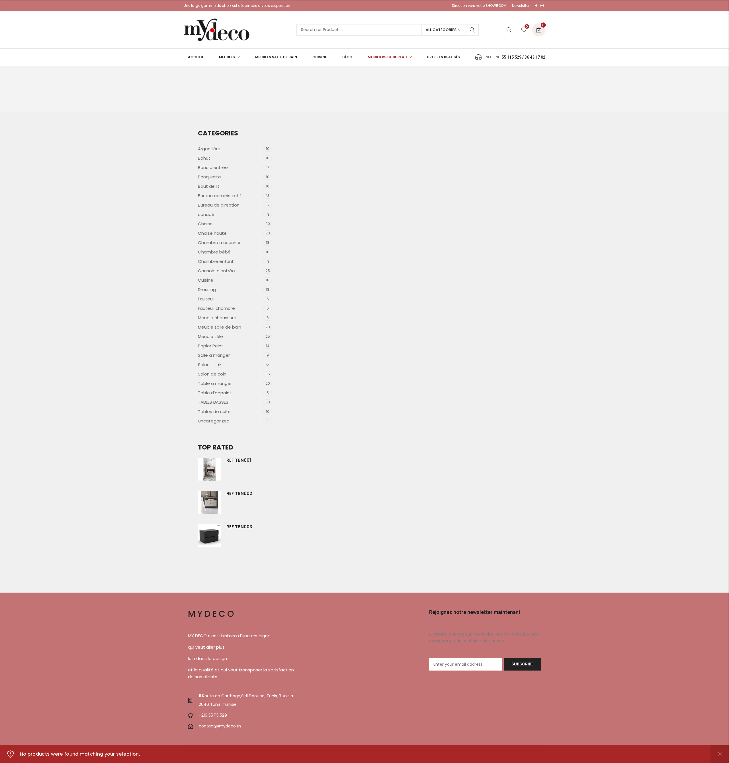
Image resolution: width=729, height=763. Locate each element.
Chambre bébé (214, 252)
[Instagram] (542, 5)
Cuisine (205, 280)
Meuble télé (210, 336)
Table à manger (215, 383)
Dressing (207, 289)
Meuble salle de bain (219, 327)
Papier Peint (210, 346)
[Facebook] (536, 5)
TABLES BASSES (213, 402)
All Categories (441, 29)
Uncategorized (214, 421)
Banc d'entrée (213, 167)
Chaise (205, 224)
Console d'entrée (216, 271)
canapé (206, 214)
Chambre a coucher (219, 243)
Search (472, 30)
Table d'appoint (215, 393)
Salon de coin (212, 374)
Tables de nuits (214, 412)
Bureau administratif (219, 196)
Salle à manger (214, 355)
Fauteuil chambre (216, 308)
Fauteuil (206, 299)
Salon (204, 365)
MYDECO (212, 614)
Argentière (209, 149)
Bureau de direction (218, 205)
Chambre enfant (216, 261)
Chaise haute (212, 233)
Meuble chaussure (217, 318)
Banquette (209, 177)
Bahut (204, 158)
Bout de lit (209, 186)
